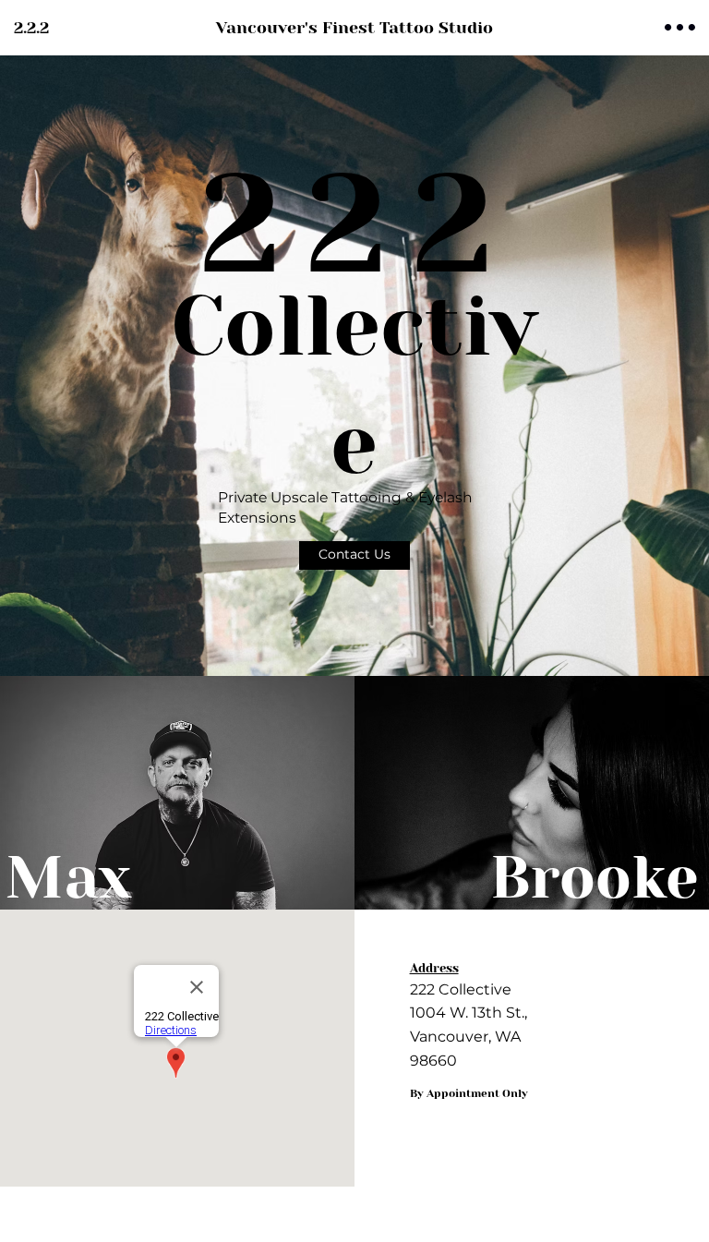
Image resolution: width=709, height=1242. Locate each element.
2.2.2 (31, 27)
